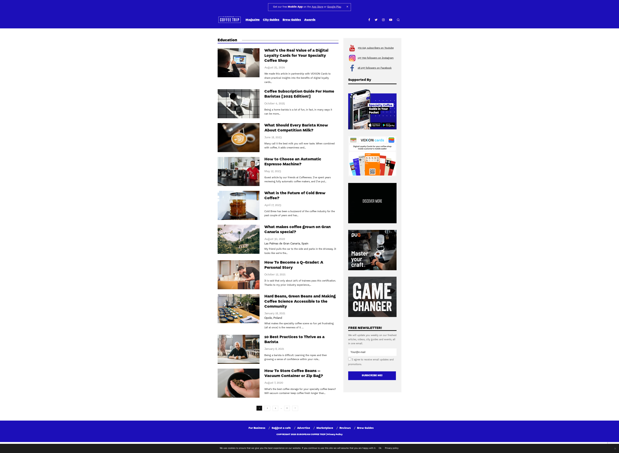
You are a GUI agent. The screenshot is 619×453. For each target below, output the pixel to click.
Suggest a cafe (281, 428)
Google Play (334, 7)
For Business (257, 428)
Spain (304, 243)
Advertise (303, 428)
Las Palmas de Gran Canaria (282, 243)
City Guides (271, 20)
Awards (309, 20)
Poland (277, 318)
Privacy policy (391, 448)
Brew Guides (292, 20)
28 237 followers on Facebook (375, 68)
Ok (380, 448)
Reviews (345, 428)
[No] (615, 448)
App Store (317, 7)
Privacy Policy (335, 434)
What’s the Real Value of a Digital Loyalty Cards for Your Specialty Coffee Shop (296, 56)
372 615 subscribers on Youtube (376, 48)
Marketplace (324, 428)
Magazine (253, 20)
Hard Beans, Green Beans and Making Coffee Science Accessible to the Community (300, 301)
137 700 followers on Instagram (376, 58)
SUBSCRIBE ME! (372, 375)
